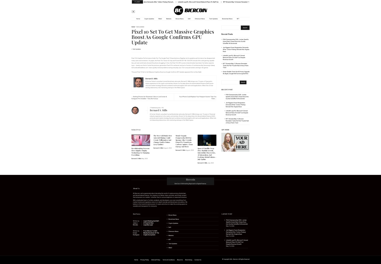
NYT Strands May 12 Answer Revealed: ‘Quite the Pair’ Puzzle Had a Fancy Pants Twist (235, 65)
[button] (133, 11)
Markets (168, 19)
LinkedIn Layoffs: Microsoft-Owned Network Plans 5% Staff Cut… (188, 2)
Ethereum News (200, 19)
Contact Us (197, 260)
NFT (238, 19)
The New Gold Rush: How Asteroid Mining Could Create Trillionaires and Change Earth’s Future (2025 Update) (162, 140)
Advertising (188, 260)
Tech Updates (213, 19)
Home (138, 19)
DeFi (189, 19)
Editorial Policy (155, 260)
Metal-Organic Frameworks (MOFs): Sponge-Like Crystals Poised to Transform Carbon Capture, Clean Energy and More (184, 141)
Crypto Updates (149, 19)
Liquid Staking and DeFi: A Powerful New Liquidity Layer (151, 223)
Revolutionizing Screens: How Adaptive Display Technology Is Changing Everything (140, 151)
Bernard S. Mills (158, 110)
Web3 (160, 19)
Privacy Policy (144, 260)
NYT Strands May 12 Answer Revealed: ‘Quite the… (228, 2)
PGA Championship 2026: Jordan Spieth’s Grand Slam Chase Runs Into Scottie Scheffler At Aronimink (236, 41)
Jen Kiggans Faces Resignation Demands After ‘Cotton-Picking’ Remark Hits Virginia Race (236, 49)
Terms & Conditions (169, 260)
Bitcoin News (180, 19)
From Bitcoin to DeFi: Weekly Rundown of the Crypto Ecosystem (151, 233)
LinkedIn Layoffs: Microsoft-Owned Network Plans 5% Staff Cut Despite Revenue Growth (234, 57)
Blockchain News (227, 19)
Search (245, 28)
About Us (180, 260)
